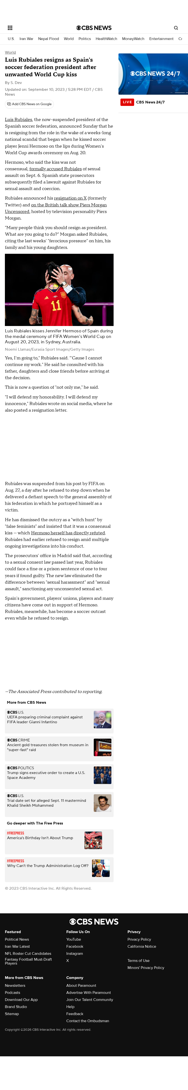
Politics (85, 39)
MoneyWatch (133, 39)
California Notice (142, 946)
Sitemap (12, 1014)
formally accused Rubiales (55, 169)
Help (70, 1007)
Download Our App (21, 1000)
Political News (17, 939)
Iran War (26, 39)
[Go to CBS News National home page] (94, 27)
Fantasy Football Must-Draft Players (28, 961)
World (69, 39)
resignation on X (70, 198)
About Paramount (81, 986)
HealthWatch (106, 39)
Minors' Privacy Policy (146, 968)
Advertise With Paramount (88, 993)
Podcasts (12, 993)
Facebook (74, 946)
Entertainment (161, 39)
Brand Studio (16, 1007)
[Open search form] (176, 28)
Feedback (74, 1014)
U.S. (11, 39)
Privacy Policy (139, 939)
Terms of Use (139, 961)
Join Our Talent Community (89, 1000)
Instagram (74, 954)
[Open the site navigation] (36, 28)
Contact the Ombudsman (87, 1021)
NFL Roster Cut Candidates (28, 954)
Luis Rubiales (18, 119)
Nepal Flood (48, 39)
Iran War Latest (17, 946)
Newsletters (15, 986)
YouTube (73, 939)
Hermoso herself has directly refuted (68, 533)
